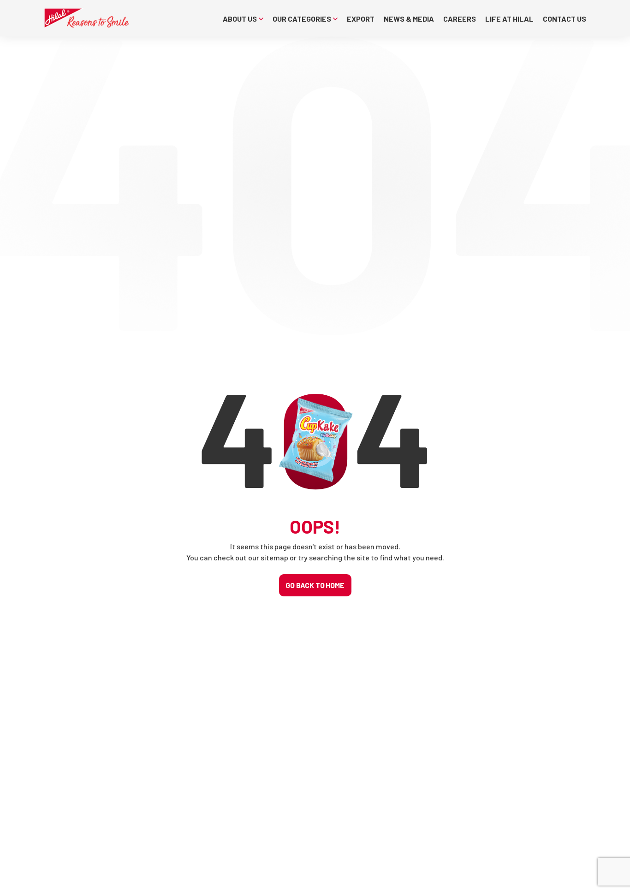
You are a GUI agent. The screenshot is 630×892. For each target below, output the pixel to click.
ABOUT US (240, 18)
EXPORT (360, 18)
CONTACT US (564, 18)
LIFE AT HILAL (509, 18)
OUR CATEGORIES (302, 18)
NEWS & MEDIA (409, 18)
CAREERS (459, 18)
